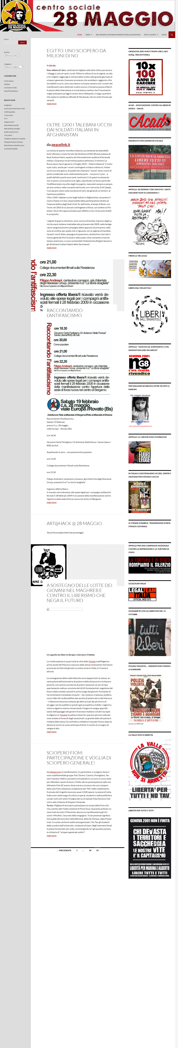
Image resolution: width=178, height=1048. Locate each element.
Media (88, 35)
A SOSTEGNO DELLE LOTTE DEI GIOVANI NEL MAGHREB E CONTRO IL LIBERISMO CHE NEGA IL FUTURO (79, 592)
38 (90, 850)
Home (79, 35)
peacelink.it (60, 144)
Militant (7, 84)
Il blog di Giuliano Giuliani (13, 142)
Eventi (164, 35)
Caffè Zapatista (9, 112)
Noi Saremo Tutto (10, 88)
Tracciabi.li (8, 135)
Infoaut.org (54, 772)
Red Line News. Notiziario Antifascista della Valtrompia (118, 35)
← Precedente (64, 850)
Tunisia (92, 661)
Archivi (6, 52)
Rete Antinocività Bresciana (14, 145)
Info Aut (52, 65)
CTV (5, 119)
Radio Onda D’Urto (11, 132)
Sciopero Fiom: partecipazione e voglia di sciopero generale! (79, 758)
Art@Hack (8, 105)
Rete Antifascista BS (11, 125)
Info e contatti (150, 35)
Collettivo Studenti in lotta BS (14, 139)
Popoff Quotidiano (11, 91)
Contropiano (9, 81)
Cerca (6, 39)
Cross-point (8, 115)
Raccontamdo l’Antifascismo (65, 312)
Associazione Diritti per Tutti (14, 108)
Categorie (7, 64)
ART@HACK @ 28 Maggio (74, 523)
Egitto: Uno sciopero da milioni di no (76, 53)
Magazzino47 (9, 122)
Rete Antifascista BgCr (12, 129)
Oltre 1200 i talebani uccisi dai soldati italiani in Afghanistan (79, 129)
